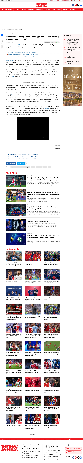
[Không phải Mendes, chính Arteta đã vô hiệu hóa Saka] (33, 274)
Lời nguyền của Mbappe (11, 281)
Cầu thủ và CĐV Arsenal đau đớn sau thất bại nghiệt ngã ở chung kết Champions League (51, 336)
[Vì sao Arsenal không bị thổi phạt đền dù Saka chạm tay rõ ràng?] (52, 346)
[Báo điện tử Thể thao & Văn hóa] (41, 5)
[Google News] (52, 42)
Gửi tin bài (73, 0)
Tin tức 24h (17, 9)
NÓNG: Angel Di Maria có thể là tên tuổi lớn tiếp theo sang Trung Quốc (22, 52)
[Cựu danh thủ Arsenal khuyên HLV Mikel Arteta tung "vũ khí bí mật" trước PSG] (14, 401)
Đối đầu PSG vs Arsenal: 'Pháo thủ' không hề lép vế (51, 426)
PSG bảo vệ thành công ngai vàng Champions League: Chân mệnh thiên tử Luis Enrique (33, 299)
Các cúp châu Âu (18, 29)
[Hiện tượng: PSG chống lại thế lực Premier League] (33, 256)
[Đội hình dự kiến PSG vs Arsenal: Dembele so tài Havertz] (14, 419)
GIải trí (58, 9)
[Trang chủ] (2, 9)
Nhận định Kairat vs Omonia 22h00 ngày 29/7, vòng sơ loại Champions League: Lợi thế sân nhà (43, 236)
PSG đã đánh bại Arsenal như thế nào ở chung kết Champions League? (51, 317)
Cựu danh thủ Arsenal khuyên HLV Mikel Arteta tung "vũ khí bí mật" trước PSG (13, 409)
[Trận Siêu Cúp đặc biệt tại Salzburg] (16, 225)
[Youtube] (79, 0)
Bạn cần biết (73, 9)
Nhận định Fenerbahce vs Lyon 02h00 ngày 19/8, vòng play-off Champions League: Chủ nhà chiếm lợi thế (43, 194)
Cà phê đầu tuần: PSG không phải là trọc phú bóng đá (51, 282)
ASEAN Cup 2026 (9, 9)
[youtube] (76, 5)
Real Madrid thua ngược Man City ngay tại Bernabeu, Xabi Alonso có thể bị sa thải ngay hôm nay (74, 42)
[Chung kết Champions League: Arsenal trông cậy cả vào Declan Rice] (33, 401)
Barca (32, 167)
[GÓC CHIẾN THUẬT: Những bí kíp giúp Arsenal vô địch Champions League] (52, 382)
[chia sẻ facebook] (2, 38)
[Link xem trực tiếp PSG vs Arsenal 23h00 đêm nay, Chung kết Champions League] (33, 346)
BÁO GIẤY (52, 0)
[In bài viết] (2, 41)
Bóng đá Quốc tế (10, 29)
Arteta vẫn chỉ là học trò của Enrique (50, 298)
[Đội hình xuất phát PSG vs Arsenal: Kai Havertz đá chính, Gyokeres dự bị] (33, 364)
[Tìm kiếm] (2, 5)
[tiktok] (78, 5)
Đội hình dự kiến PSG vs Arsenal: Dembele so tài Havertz (14, 426)
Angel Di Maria (10, 60)
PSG (45, 167)
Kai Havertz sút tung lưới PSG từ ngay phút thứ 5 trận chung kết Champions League (13, 372)
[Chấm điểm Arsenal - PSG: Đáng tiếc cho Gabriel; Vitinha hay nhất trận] (14, 328)
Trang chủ (3, 29)
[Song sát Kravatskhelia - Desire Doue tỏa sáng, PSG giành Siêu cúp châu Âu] (16, 210)
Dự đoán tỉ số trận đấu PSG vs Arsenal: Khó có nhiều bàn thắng (51, 371)
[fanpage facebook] (73, 5)
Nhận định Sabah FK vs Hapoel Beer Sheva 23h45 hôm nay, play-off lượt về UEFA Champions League (43, 179)
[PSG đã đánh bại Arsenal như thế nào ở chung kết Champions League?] (52, 309)
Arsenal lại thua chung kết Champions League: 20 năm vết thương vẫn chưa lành (13, 317)
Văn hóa (48, 9)
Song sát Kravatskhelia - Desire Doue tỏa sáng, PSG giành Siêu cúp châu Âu (43, 208)
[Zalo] (81, 5)
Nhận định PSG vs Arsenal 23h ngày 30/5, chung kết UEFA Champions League (32, 427)
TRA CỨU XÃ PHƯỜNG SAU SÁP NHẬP (63, 0)
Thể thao (24, 9)
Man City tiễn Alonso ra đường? (73, 62)
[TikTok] (81, 0)
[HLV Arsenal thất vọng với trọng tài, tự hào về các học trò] (33, 309)
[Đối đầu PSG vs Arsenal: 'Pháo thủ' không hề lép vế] (52, 419)
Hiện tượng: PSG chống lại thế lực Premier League (33, 263)
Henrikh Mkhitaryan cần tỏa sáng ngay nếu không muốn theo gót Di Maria (23, 56)
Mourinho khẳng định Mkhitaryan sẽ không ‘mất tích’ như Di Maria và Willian (23, 54)
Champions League (24, 167)
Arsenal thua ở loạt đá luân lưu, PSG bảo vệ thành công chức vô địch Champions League (13, 354)
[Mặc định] (2, 47)
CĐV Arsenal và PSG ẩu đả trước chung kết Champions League (32, 389)
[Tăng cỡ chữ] (2, 44)
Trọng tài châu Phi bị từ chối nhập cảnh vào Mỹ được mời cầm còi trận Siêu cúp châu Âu (14, 264)
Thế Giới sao (65, 9)
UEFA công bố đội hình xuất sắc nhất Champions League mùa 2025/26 (13, 299)
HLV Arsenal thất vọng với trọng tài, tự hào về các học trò (32, 316)
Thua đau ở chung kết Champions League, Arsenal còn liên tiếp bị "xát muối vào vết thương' (33, 336)
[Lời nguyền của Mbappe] (14, 274)
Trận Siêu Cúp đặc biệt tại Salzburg (38, 221)
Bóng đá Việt (31, 9)
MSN (49, 167)
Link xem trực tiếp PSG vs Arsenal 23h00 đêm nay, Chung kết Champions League (33, 354)
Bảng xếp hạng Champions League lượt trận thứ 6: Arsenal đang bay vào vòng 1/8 (74, 50)
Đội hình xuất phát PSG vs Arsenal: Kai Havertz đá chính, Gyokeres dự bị (32, 372)
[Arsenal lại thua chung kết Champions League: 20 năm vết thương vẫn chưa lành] (14, 309)
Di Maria (20, 45)
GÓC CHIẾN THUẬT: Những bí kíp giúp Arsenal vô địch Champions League (51, 390)
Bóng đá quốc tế (40, 9)
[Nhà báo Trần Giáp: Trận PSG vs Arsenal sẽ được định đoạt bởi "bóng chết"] (52, 401)
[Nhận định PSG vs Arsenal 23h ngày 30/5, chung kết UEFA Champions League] (33, 419)
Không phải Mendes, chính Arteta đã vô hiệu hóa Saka (33, 282)
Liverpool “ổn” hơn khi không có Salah (72, 56)
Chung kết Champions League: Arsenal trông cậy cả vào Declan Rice (32, 409)
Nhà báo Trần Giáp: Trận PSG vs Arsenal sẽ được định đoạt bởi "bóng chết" (51, 409)
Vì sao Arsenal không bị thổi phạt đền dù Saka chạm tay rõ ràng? (51, 353)
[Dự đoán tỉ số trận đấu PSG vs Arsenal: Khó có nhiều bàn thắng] (52, 364)
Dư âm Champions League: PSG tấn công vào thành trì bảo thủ (51, 263)
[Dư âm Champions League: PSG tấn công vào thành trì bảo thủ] (52, 256)
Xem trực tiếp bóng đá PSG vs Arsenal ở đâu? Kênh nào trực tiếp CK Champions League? (14, 390)
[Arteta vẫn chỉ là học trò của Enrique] (52, 291)
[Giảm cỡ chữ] (2, 49)
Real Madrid (39, 167)
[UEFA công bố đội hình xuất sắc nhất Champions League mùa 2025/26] (14, 291)
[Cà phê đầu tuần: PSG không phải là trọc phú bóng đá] (52, 274)
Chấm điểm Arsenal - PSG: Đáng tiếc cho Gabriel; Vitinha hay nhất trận (14, 336)
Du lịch (53, 9)
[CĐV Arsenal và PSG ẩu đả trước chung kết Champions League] (33, 382)
